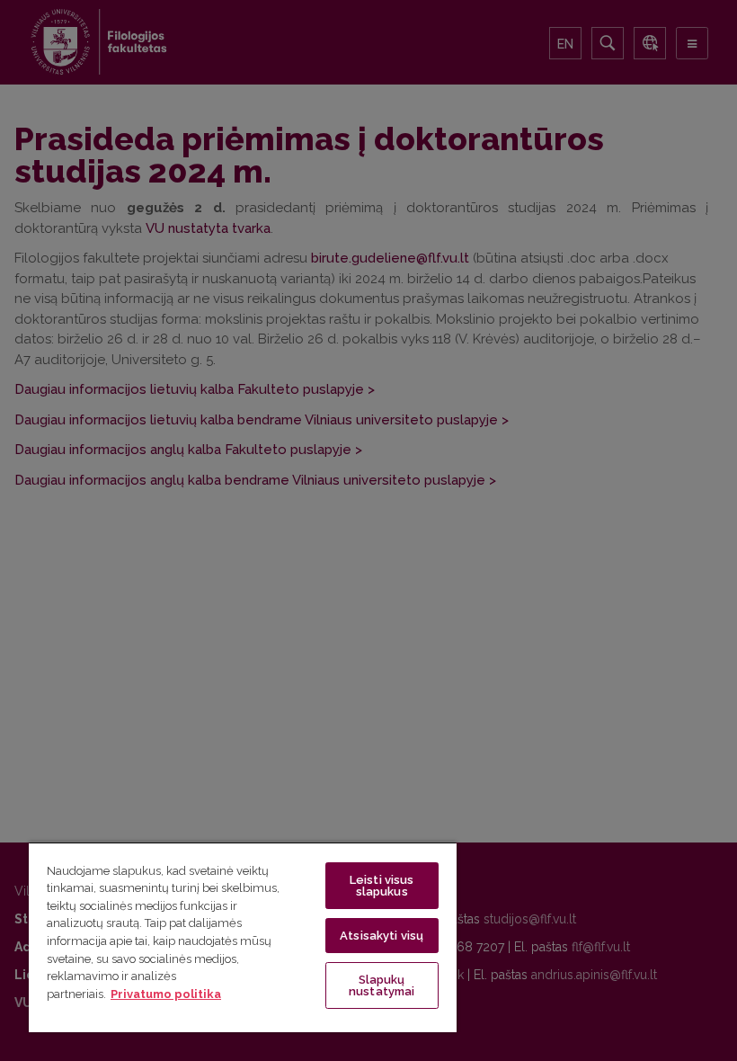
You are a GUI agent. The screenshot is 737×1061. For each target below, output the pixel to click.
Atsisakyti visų (381, 935)
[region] (243, 937)
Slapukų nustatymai (381, 985)
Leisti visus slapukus (382, 885)
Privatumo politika (166, 994)
